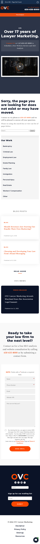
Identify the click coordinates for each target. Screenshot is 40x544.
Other (5, 196)
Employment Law (9, 157)
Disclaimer (20, 526)
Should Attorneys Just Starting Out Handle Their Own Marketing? (19, 227)
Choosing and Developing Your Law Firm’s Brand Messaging (19, 252)
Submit (20, 504)
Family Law (7, 168)
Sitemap (20, 533)
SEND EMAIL (20, 449)
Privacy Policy (20, 441)
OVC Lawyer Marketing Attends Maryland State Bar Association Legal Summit (19, 299)
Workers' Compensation (12, 191)
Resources (20, 536)
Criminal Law (8, 152)
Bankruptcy (7, 146)
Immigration (7, 174)
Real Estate (7, 185)
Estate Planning (9, 163)
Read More (20, 271)
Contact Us (10, 43)
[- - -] (2, 2)
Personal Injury (8, 180)
